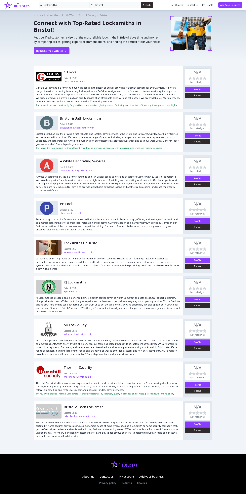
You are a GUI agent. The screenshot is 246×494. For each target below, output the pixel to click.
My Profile (207, 5)
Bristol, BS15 (70, 373)
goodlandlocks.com (74, 81)
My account (126, 477)
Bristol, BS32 (66, 209)
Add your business (151, 477)
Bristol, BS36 (70, 412)
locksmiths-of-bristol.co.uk (78, 252)
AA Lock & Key (75, 324)
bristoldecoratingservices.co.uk (77, 170)
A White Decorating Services (82, 161)
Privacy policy (107, 483)
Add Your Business (230, 5)
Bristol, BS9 (70, 288)
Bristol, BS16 (66, 124)
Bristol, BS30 (70, 78)
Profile (197, 89)
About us (88, 477)
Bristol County (87, 15)
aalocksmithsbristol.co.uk (77, 334)
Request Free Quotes (50, 51)
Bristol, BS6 (70, 248)
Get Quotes (177, 5)
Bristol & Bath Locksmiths (81, 118)
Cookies (142, 483)
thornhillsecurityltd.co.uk (77, 376)
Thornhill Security (78, 367)
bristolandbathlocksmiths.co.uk (77, 127)
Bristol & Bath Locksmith (84, 406)
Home (37, 15)
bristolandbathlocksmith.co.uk (80, 416)
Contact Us (192, 5)
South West (68, 15)
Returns (127, 483)
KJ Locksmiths (75, 282)
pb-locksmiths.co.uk (71, 213)
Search (147, 5)
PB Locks (67, 203)
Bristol (103, 15)
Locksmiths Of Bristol (81, 243)
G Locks (70, 72)
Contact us (107, 477)
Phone (197, 95)
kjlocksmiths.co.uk (74, 291)
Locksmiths (51, 15)
